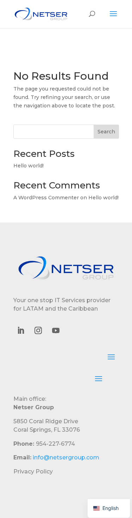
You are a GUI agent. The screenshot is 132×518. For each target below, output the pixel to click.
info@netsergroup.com (66, 457)
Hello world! (28, 165)
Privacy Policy (33, 471)
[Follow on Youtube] (56, 330)
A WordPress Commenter (46, 197)
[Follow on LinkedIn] (20, 330)
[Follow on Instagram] (38, 330)
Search (106, 131)
